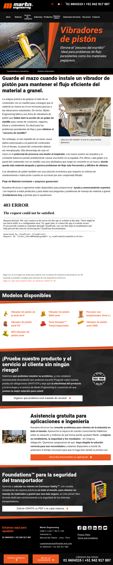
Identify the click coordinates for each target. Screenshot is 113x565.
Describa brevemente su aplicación (69, 457)
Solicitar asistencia (16, 558)
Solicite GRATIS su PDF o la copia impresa (40, 508)
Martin (18, 6)
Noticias (18, 17)
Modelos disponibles (46, 71)
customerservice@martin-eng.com (56, 543)
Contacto (96, 17)
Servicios (77, 17)
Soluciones (67, 17)
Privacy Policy (84, 534)
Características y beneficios (18, 71)
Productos (48, 17)
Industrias (38, 17)
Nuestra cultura (56, 17)
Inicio (8, 17)
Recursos (86, 17)
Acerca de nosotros (28, 17)
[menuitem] (18, 5)
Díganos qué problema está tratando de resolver (41, 398)
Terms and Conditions (88, 538)
